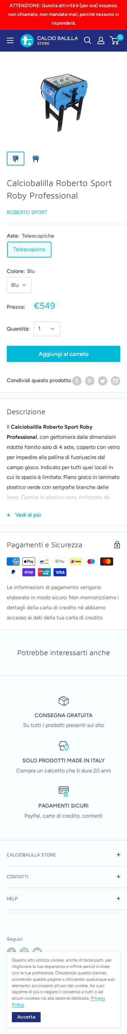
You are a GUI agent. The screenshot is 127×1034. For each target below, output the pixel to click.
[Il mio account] (101, 40)
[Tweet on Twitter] (102, 380)
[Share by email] (115, 380)
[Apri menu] (10, 40)
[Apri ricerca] (87, 40)
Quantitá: (18, 329)
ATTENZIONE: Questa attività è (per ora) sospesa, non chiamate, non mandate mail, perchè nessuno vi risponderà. (63, 14)
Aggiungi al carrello (64, 354)
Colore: (21, 271)
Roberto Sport (27, 212)
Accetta (26, 1017)
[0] (114, 40)
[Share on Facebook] (77, 380)
